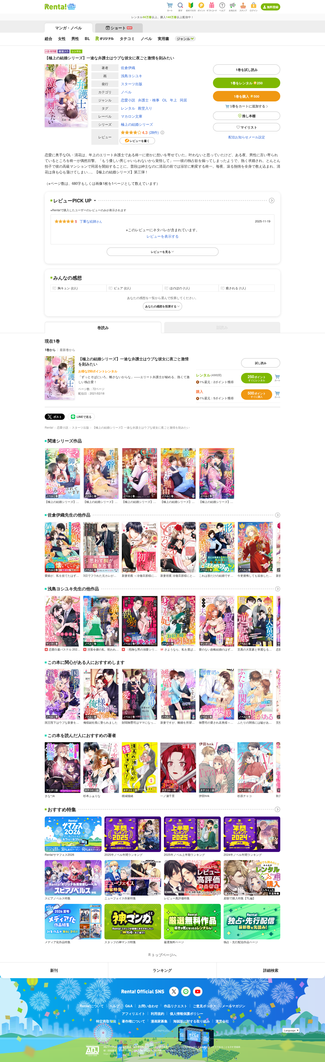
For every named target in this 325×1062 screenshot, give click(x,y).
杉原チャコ (244, 796)
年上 (173, 99)
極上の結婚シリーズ (137, 124)
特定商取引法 (106, 1021)
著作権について (133, 1021)
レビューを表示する (163, 236)
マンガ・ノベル (68, 27)
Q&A (129, 1005)
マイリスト (249, 127)
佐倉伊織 (128, 67)
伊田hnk (204, 796)
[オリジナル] (105, 38)
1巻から (50, 349)
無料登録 (272, 7)
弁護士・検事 (148, 99)
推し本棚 (249, 115)
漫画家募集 (159, 1021)
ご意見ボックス (204, 1005)
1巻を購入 (246, 96)
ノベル (126, 91)
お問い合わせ (148, 1005)
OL (164, 99)
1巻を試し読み (247, 69)
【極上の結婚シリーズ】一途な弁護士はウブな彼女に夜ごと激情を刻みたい (133, 361)
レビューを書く (140, 141)
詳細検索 (270, 970)
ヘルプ (114, 1005)
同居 (183, 99)
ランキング (162, 970)
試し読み (260, 363)
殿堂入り (145, 107)
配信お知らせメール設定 (246, 137)
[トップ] (55, 7)
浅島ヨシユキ (131, 75)
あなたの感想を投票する (161, 306)
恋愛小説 (128, 99)
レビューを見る (161, 252)
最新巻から (67, 349)
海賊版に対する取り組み (191, 1021)
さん (91, 221)
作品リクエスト (175, 1005)
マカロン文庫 (131, 116)
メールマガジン (233, 1005)
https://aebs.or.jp (111, 1053)
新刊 (54, 970)
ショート (121, 27)
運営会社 (222, 1021)
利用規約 (157, 1013)
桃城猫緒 (127, 796)
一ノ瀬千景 (167, 796)
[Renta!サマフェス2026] (71, 7)
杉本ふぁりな (91, 796)
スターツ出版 (131, 83)
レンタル (128, 107)
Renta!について (92, 1005)
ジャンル (183, 38)
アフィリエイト (133, 1013)
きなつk (50, 796)
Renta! (49, 427)
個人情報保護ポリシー (186, 1013)
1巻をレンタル (247, 82)
